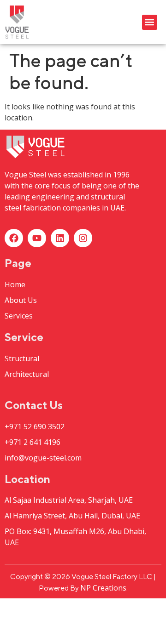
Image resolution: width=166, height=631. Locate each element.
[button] (149, 22)
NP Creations (103, 588)
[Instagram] (83, 238)
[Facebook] (14, 238)
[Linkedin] (60, 238)
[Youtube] (37, 238)
